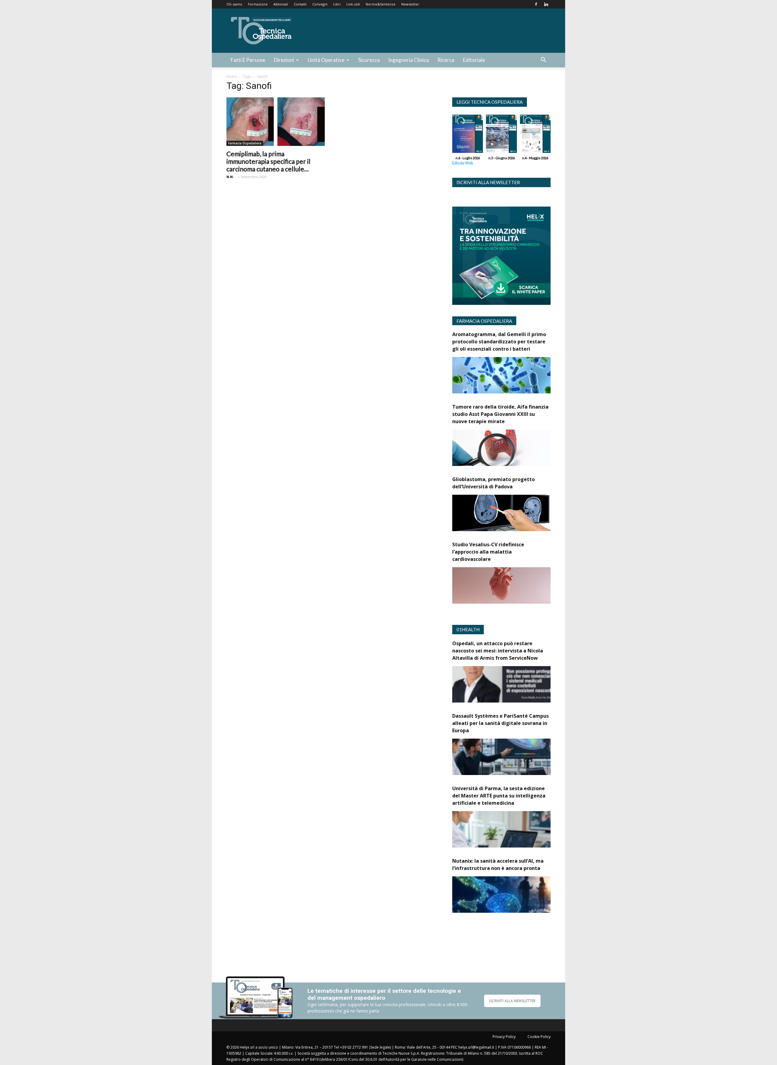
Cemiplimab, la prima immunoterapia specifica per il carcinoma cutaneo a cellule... (268, 161)
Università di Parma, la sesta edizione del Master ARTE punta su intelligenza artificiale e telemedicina (498, 795)
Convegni (319, 4)
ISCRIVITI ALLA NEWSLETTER (512, 1000)
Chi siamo (234, 4)
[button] (543, 60)
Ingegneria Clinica (408, 60)
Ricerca (445, 60)
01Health (468, 629)
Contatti (300, 4)
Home (231, 76)
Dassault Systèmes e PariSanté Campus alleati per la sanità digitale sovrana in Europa (500, 723)
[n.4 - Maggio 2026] (535, 135)
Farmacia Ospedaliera (244, 143)
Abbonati (280, 4)
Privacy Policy (504, 1036)
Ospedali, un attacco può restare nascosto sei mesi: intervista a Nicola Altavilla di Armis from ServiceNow (497, 650)
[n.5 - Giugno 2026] (501, 135)
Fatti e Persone (248, 60)
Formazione (258, 4)
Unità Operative (326, 60)
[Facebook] (536, 4)
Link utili (353, 4)
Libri (337, 4)
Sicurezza (369, 60)
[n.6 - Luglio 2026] (467, 135)
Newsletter (410, 4)
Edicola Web (462, 163)
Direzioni (284, 60)
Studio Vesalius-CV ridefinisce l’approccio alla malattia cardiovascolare (488, 551)
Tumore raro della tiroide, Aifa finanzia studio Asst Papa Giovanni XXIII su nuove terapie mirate (500, 414)
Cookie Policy (539, 1036)
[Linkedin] (546, 4)
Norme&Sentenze (380, 4)
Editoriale (474, 60)
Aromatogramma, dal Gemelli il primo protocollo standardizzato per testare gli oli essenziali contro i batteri (499, 341)
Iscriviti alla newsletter (488, 182)
